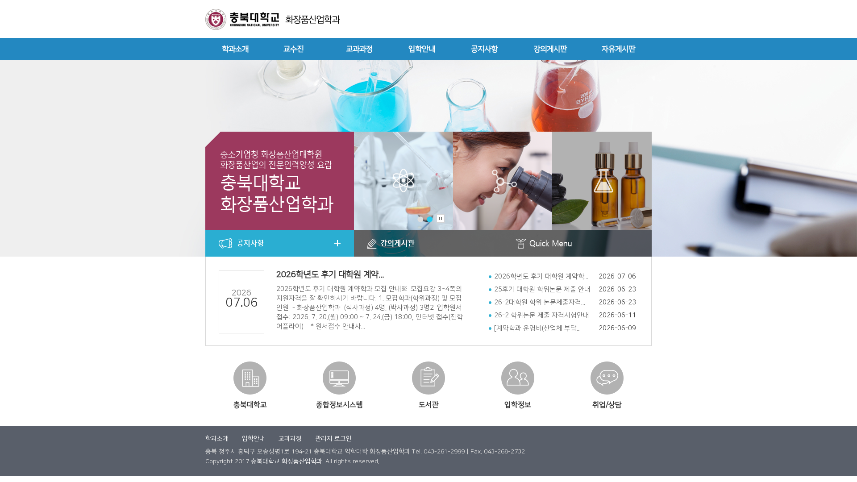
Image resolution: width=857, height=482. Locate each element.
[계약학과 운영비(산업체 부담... (537, 328)
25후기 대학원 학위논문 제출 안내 (542, 289)
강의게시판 (550, 49)
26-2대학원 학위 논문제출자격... (539, 302)
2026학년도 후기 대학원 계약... (330, 274)
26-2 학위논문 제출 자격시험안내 (541, 315)
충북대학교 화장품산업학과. (287, 461)
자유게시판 (618, 49)
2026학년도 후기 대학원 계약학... (541, 276)
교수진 (293, 49)
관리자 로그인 (333, 438)
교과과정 (359, 49)
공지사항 (484, 49)
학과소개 (235, 49)
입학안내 (421, 49)
